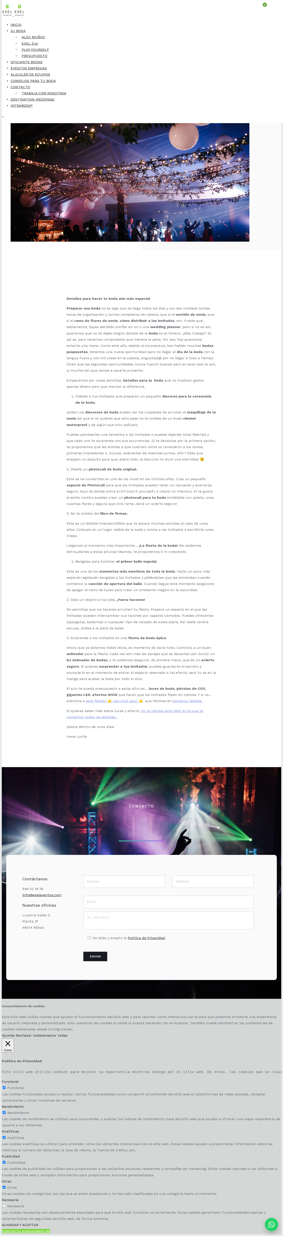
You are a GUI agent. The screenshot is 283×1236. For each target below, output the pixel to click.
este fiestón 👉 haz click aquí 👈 (114, 701)
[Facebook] (41, 941)
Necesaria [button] (10, 1200)
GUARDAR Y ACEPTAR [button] (20, 1225)
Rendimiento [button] (13, 1106)
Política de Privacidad (146, 938)
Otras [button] (6, 1181)
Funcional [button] (10, 1081)
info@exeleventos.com (41, 895)
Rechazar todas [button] (29, 1035)
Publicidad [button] (11, 1156)
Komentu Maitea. (187, 701)
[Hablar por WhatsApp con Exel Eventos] (271, 1224)
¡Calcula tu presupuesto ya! (26, 1231)
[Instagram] (31, 941)
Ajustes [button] (8, 1035)
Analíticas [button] (10, 1131)
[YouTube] (51, 941)
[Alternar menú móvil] (3, 115)
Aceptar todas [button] (55, 1035)
